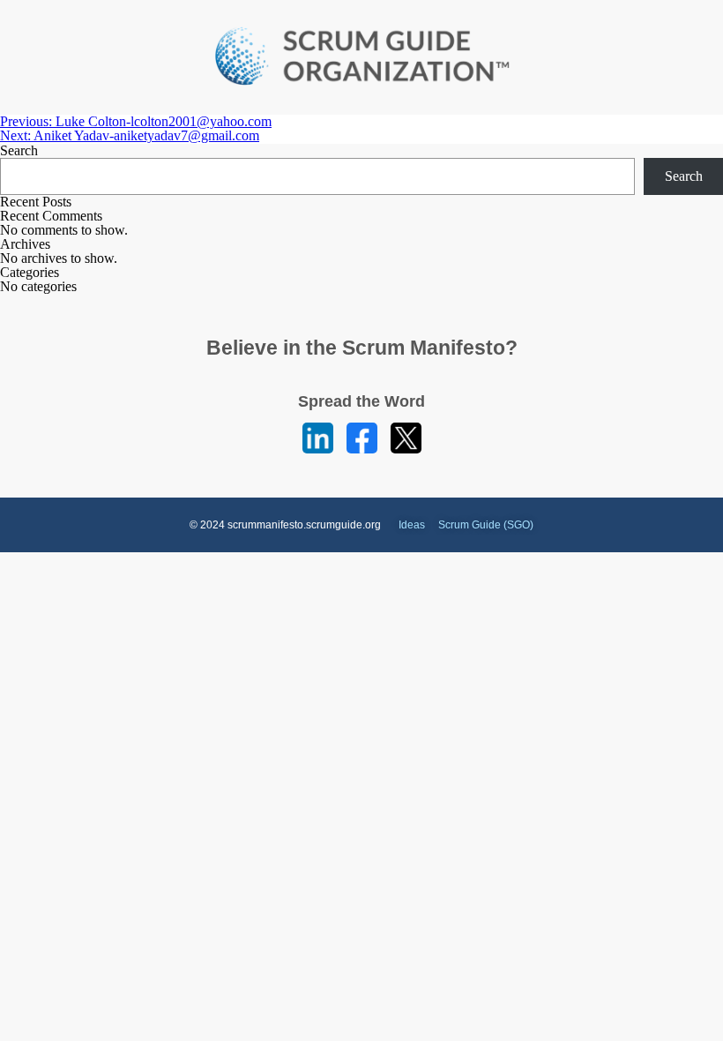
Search (19, 150)
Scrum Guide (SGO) (485, 525)
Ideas (412, 525)
